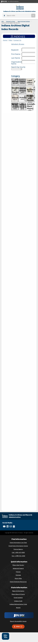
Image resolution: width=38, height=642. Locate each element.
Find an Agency (18, 549)
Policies (18, 572)
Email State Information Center (18, 546)
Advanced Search (18, 568)
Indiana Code (18, 601)
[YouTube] (4, 526)
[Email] (11, 526)
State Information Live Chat (18, 542)
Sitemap (18, 575)
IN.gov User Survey (18, 565)
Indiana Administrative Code (18, 604)
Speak (18, 626)
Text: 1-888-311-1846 (18, 556)
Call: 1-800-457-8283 (18, 552)
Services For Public (10, 21)
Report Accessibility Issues (18, 621)
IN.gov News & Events (18, 594)
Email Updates (18, 597)
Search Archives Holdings (24, 21)
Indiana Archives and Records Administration (19, 11)
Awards (18, 607)
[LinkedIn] (7, 526)
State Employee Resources (18, 582)
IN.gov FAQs (18, 578)
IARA (2, 21)
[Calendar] (14, 526)
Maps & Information (18, 591)
